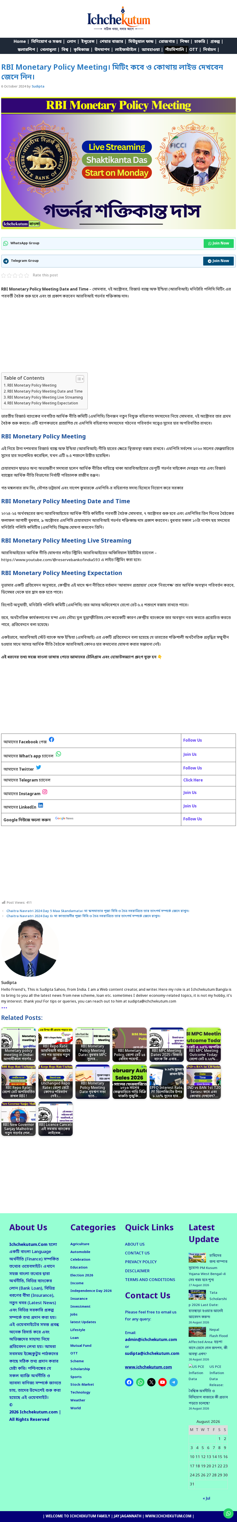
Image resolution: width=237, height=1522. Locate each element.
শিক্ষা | (186, 41)
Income (77, 1283)
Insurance (78, 1299)
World (75, 1408)
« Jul (206, 1498)
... (4, 1006)
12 (203, 1457)
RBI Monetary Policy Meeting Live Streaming (45, 397)
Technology (80, 1392)
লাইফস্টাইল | (127, 50)
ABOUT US (135, 1244)
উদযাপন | (104, 50)
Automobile (80, 1252)
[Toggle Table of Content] (77, 379)
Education (78, 1267)
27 (208, 1475)
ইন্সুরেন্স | (89, 41)
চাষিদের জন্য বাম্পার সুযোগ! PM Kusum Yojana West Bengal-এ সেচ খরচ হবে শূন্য (208, 1267)
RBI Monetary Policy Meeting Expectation (42, 403)
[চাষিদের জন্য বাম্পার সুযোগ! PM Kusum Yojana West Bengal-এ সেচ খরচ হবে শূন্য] (197, 1259)
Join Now (221, 243)
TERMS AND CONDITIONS (150, 1280)
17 (192, 1466)
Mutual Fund (80, 1346)
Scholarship (80, 1369)
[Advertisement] (118, 338)
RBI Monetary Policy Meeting (31, 385)
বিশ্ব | (67, 50)
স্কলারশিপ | (28, 50)
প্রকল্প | (216, 41)
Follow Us (192, 819)
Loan (74, 1338)
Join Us (189, 793)
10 (192, 1457)
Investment (80, 1306)
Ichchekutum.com (39, 1412)
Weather (77, 1400)
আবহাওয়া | (152, 50)
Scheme (77, 1361)
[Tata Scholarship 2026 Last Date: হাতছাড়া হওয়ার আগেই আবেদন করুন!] (197, 1296)
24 (192, 1475)
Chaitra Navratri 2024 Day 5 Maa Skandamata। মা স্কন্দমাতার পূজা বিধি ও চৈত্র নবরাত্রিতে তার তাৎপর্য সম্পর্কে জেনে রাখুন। (97, 911)
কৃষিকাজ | (83, 50)
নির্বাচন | (211, 50)
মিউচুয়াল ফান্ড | (142, 41)
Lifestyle (77, 1330)
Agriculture (79, 1244)
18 (197, 1466)
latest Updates (83, 1322)
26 (203, 1475)
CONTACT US (137, 1253)
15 (220, 1457)
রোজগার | (168, 41)
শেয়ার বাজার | (113, 41)
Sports (76, 1377)
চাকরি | (201, 41)
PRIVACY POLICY (141, 1262)
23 (225, 1466)
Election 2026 (81, 1275)
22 (220, 1466)
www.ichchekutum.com (148, 1367)
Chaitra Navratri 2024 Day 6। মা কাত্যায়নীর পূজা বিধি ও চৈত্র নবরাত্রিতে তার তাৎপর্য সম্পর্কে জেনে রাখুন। (83, 916)
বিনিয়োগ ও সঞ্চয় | (48, 41)
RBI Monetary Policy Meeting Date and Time (45, 391)
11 (197, 1457)
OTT (74, 1353)
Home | (21, 41)
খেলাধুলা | (50, 50)
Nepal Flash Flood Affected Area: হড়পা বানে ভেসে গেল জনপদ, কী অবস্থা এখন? (208, 1342)
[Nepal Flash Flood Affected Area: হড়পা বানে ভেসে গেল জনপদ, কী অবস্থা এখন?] (197, 1333)
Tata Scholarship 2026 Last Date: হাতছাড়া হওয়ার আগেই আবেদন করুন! (208, 1305)
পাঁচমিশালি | (176, 50)
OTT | (195, 50)
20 (208, 1466)
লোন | (73, 41)
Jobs (74, 1314)
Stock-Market (82, 1384)
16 (225, 1457)
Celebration (80, 1259)
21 (214, 1466)
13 (208, 1457)
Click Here (193, 780)
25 (197, 1475)
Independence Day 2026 (91, 1291)
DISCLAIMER (137, 1271)
